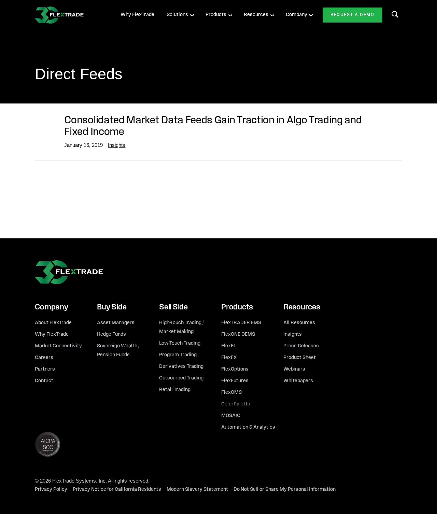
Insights (116, 145)
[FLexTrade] (69, 15)
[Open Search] (395, 14)
